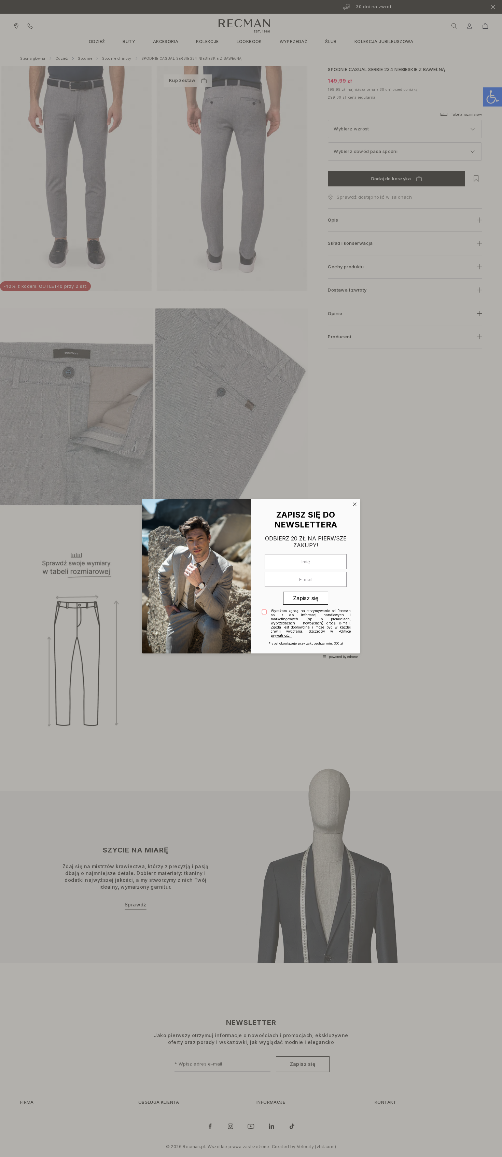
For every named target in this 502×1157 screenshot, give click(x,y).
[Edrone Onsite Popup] (251, 578)
